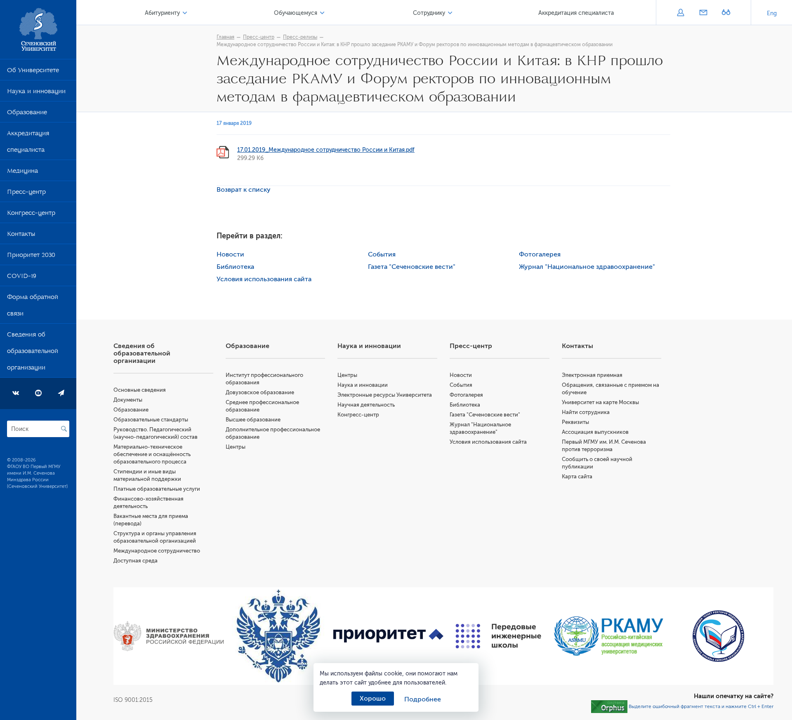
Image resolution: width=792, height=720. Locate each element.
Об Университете (33, 72)
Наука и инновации (36, 93)
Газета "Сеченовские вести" (411, 267)
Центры (235, 447)
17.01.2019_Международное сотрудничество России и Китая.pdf (326, 150)
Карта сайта (577, 476)
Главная (225, 37)
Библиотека (235, 267)
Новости (230, 254)
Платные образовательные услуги (156, 489)
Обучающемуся (295, 13)
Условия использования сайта (264, 279)
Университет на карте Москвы (600, 402)
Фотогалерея (540, 254)
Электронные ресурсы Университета (384, 395)
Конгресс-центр (31, 214)
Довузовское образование (260, 392)
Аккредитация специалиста (28, 143)
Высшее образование (253, 419)
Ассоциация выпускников (595, 432)
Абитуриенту (162, 13)
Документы (127, 400)
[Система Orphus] (609, 706)
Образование (27, 114)
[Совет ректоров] (718, 636)
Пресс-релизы (300, 37)
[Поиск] (64, 429)
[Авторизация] (680, 13)
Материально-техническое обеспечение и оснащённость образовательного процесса (152, 454)
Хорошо (373, 698)
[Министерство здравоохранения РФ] (168, 636)
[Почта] (703, 13)
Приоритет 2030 (31, 256)
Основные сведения (139, 390)
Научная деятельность (366, 405)
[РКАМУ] (609, 636)
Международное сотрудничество (156, 551)
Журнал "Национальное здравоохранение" (587, 267)
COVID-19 (21, 277)
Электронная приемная (592, 375)
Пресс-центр (26, 193)
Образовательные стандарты (150, 419)
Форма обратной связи (32, 307)
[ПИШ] (498, 636)
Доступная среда (135, 561)
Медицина (22, 172)
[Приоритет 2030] (388, 636)
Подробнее (422, 699)
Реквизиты (575, 422)
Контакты (21, 235)
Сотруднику (429, 13)
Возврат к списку (244, 189)
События (382, 254)
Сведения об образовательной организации (32, 352)
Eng (772, 13)
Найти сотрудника (586, 412)
